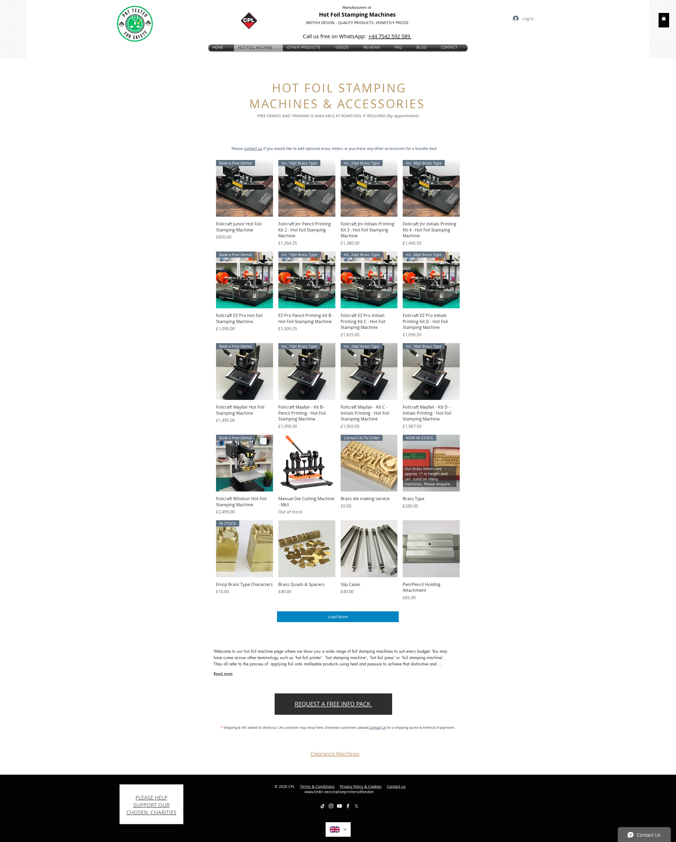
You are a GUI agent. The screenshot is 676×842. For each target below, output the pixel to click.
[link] (664, 18)
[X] (356, 806)
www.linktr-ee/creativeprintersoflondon (355, 789)
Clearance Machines (335, 753)
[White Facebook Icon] (348, 806)
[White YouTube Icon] (339, 806)
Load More (338, 616)
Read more (223, 673)
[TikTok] (323, 806)
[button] (307, 48)
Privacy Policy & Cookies (361, 786)
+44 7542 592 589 (389, 36)
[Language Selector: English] (338, 829)
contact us (253, 148)
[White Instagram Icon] (331, 806)
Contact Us (377, 727)
